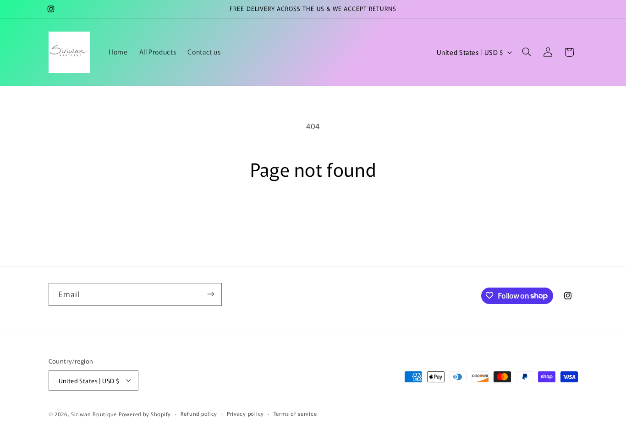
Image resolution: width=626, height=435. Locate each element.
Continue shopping (313, 215)
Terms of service (295, 413)
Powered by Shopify (145, 413)
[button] (526, 52)
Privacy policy (245, 413)
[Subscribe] (210, 294)
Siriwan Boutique (94, 413)
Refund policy (199, 413)
